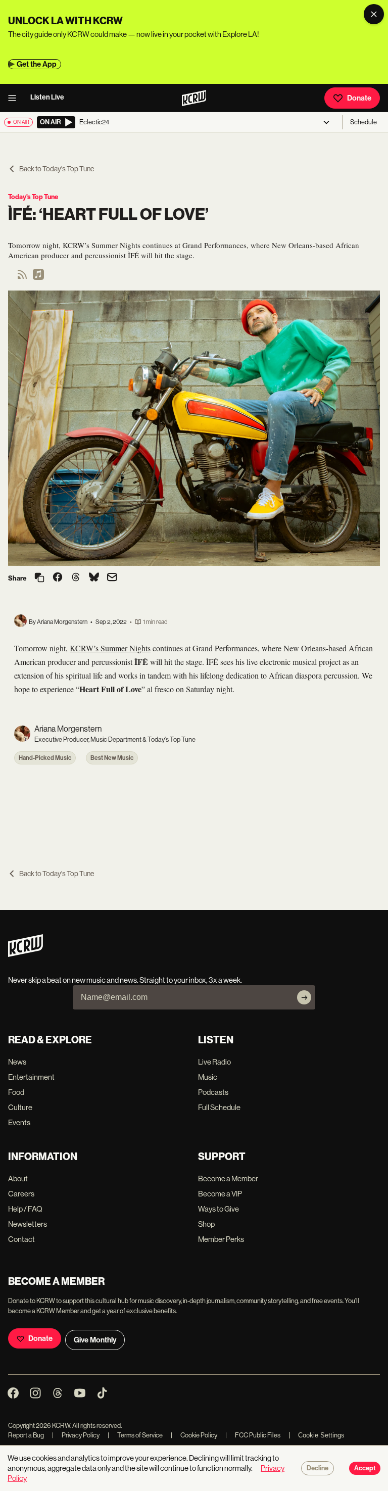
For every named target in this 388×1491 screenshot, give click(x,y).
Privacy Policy (76, 1435)
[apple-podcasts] (38, 277)
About (18, 1178)
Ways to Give (218, 1209)
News (17, 1061)
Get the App (37, 64)
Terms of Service (135, 1435)
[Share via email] (112, 578)
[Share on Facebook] (58, 578)
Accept (364, 1468)
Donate (359, 98)
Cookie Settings (321, 1435)
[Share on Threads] (76, 578)
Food (16, 1092)
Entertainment (31, 1077)
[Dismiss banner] (374, 14)
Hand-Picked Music (45, 757)
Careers (21, 1193)
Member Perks (221, 1239)
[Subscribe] (304, 997)
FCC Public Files (252, 1435)
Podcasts (213, 1092)
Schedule (363, 122)
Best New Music (111, 757)
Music (207, 1077)
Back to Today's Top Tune (56, 169)
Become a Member (228, 1178)
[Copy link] (39, 578)
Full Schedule (219, 1107)
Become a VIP (220, 1193)
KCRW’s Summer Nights (110, 648)
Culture (20, 1107)
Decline (317, 1468)
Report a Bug (26, 1435)
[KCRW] (25, 954)
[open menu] (15, 98)
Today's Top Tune (33, 197)
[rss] (22, 277)
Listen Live (47, 97)
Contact (21, 1239)
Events (19, 1122)
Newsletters (27, 1224)
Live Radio (214, 1061)
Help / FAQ (25, 1209)
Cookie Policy (194, 1435)
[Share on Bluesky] (94, 578)
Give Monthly (95, 1339)
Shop (206, 1224)
